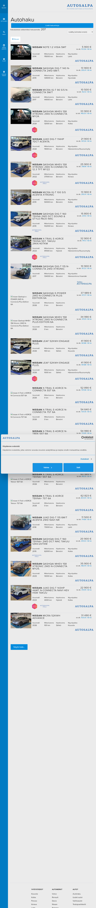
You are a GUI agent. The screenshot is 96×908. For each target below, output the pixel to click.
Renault (55, 897)
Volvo (54, 893)
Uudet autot (77, 897)
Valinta (46, 467)
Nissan (16, 39)
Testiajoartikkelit (79, 904)
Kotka (33, 897)
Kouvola (34, 893)
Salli (78, 467)
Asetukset (85, 459)
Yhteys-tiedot (4, 74)
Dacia (54, 900)
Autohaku (4, 21)
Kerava (34, 904)
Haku (4, 34)
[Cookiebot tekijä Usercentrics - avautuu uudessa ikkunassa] (83, 438)
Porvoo (34, 900)
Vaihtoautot (77, 900)
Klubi (4, 61)
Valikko (4, 8)
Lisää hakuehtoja (52, 25)
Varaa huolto (4, 48)
